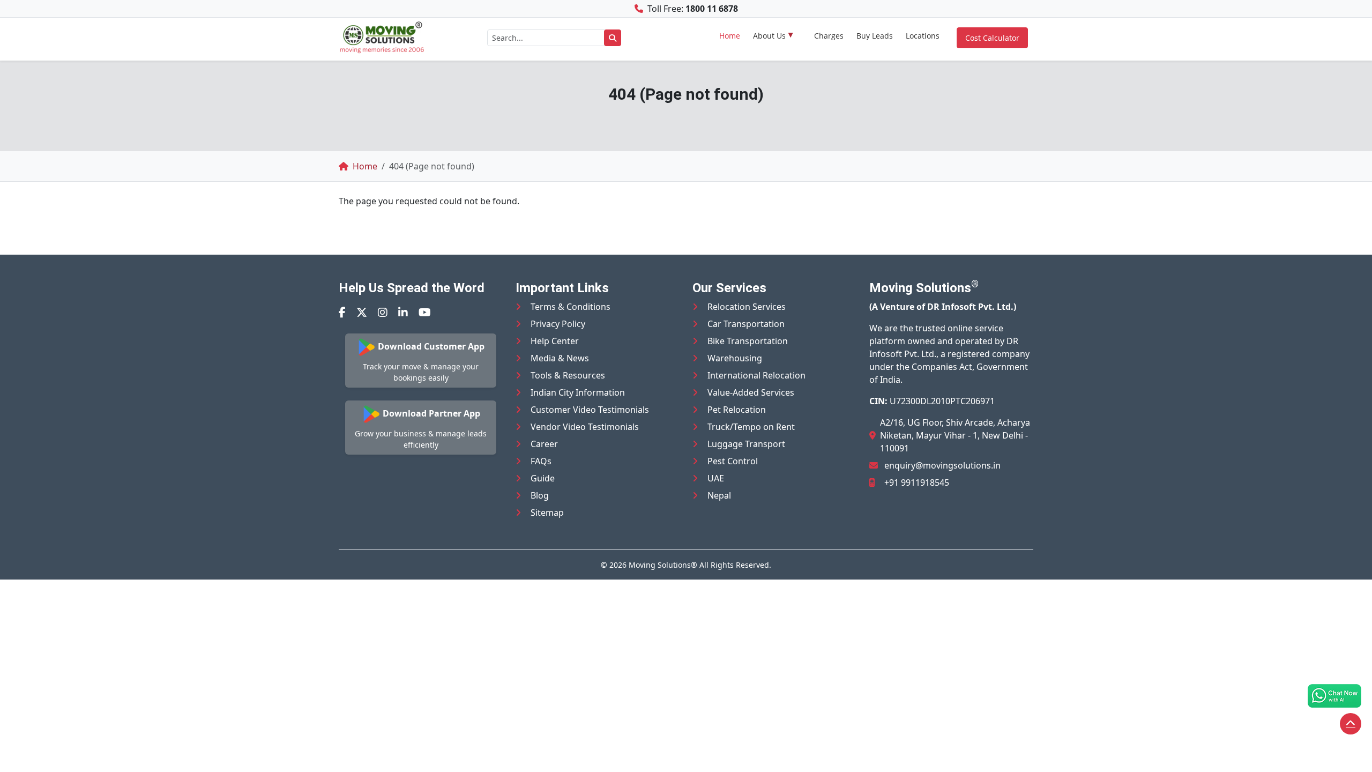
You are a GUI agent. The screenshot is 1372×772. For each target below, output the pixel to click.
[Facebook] (342, 312)
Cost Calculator (992, 38)
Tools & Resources (568, 375)
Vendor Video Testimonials (585, 427)
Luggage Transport (746, 444)
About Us (769, 36)
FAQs (541, 461)
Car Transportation (746, 324)
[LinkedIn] (403, 312)
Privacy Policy (558, 324)
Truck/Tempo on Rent (751, 427)
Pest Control (732, 461)
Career (544, 444)
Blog (540, 495)
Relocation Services (746, 307)
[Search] (612, 37)
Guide (543, 478)
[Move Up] (1350, 723)
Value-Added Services (750, 392)
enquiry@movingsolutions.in (942, 465)
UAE (715, 478)
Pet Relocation (736, 409)
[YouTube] (425, 312)
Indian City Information (578, 392)
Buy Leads (874, 36)
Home (729, 36)
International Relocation (756, 375)
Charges (829, 36)
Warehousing (734, 358)
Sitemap (547, 512)
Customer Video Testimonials (590, 409)
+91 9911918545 (916, 482)
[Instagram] (382, 312)
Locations (922, 36)
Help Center (555, 341)
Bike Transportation (747, 341)
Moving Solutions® (663, 565)
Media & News (560, 358)
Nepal (719, 495)
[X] (361, 312)
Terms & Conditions (570, 307)
